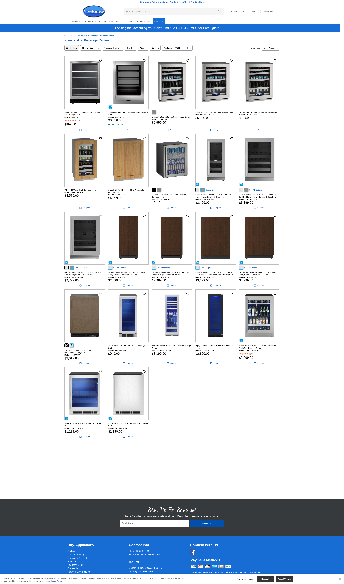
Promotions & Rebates (113, 21)
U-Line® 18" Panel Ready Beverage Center (80, 190)
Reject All (265, 579)
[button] (229, 11)
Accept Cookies (284, 579)
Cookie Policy (56, 581)
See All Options (212, 190)
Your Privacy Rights (244, 579)
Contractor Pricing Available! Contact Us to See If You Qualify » (172, 2)
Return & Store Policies (78, 572)
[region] (172, 579)
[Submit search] (218, 11)
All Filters (73, 48)
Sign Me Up (207, 523)
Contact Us (159, 21)
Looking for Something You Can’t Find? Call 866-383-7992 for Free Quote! (167, 28)
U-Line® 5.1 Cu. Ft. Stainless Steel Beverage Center (171, 117)
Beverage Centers (107, 35)
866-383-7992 (143, 551)
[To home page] (94, 11)
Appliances (76, 21)
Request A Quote (144, 21)
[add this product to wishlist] (100, 60)
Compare (86, 130)
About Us (130, 21)
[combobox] (90, 48)
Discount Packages (92, 21)
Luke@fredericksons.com (147, 554)
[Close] (340, 579)
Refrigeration (93, 35)
